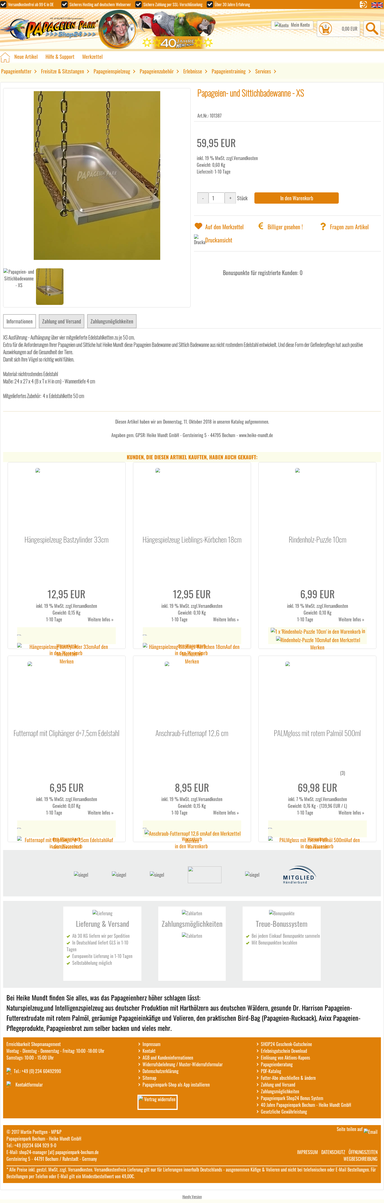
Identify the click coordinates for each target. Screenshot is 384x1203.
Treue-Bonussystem (282, 923)
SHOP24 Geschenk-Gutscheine (286, 1044)
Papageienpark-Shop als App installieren (176, 1084)
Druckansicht (218, 240)
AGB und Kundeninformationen (168, 1057)
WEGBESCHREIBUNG (361, 1158)
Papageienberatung (277, 1064)
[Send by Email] (371, 1131)
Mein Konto (300, 24)
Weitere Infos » (101, 619)
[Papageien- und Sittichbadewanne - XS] (97, 258)
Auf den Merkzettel (224, 226)
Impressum (152, 1044)
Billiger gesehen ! (285, 226)
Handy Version (192, 1196)
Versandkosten (246, 158)
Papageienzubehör (157, 71)
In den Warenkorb (296, 198)
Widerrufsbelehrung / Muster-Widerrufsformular (183, 1064)
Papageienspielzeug (112, 71)
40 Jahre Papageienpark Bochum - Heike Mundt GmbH (306, 1104)
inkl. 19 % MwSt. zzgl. (54, 605)
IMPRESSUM (307, 1152)
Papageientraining (229, 71)
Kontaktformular (29, 1084)
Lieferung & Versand (102, 923)
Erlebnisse (192, 71)
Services (263, 71)
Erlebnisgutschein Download (284, 1050)
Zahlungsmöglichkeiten (112, 321)
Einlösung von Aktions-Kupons (285, 1057)
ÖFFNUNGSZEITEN (363, 1152)
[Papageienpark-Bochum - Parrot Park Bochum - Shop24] (49, 30)
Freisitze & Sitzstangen (62, 71)
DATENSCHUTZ (333, 1152)
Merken (66, 661)
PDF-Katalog (271, 1071)
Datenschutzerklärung (161, 1071)
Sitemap (149, 1077)
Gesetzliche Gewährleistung (284, 1111)
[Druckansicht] (199, 240)
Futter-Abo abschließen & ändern (288, 1077)
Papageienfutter (16, 71)
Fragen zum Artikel (349, 226)
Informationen (19, 321)
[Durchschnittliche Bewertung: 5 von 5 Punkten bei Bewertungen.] (314, 776)
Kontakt (149, 1050)
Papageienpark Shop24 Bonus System (292, 1098)
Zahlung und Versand (61, 321)
